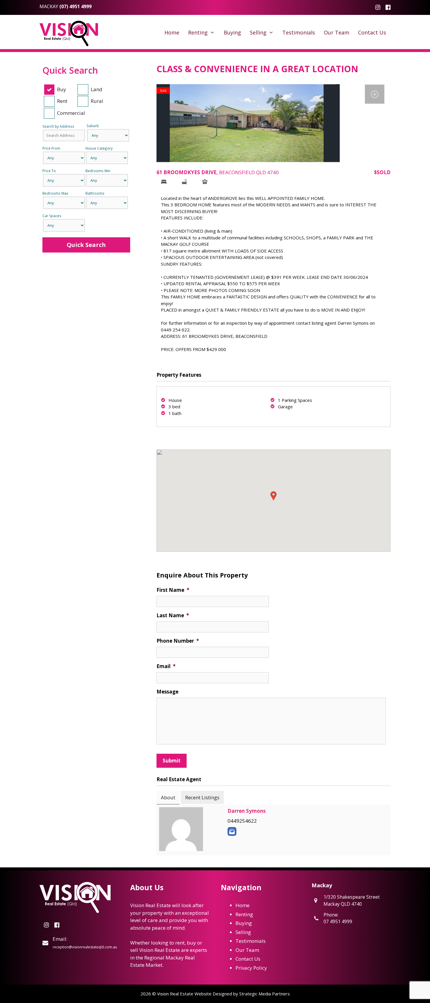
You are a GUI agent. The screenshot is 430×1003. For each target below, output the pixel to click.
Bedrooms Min (97, 170)
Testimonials (298, 32)
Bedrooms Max (55, 193)
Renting (198, 32)
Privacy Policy (251, 967)
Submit (171, 760)
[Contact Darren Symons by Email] (232, 831)
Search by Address (58, 126)
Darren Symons (247, 810)
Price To (49, 170)
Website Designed (213, 994)
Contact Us (372, 32)
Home (171, 32)
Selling (258, 32)
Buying (232, 32)
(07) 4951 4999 (75, 6)
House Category (99, 148)
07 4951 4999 (338, 921)
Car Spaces (51, 215)
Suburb (93, 125)
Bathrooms (94, 193)
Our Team (336, 32)
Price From (51, 148)
